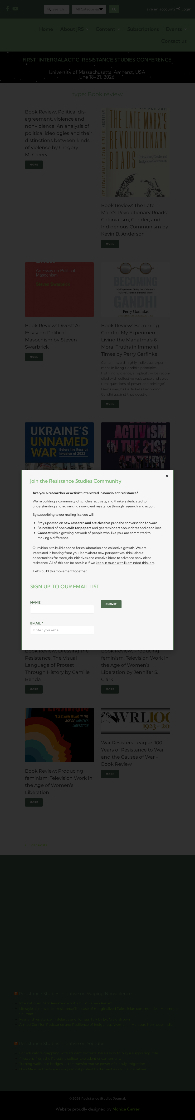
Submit (111, 604)
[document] (97, 560)
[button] (167, 476)
